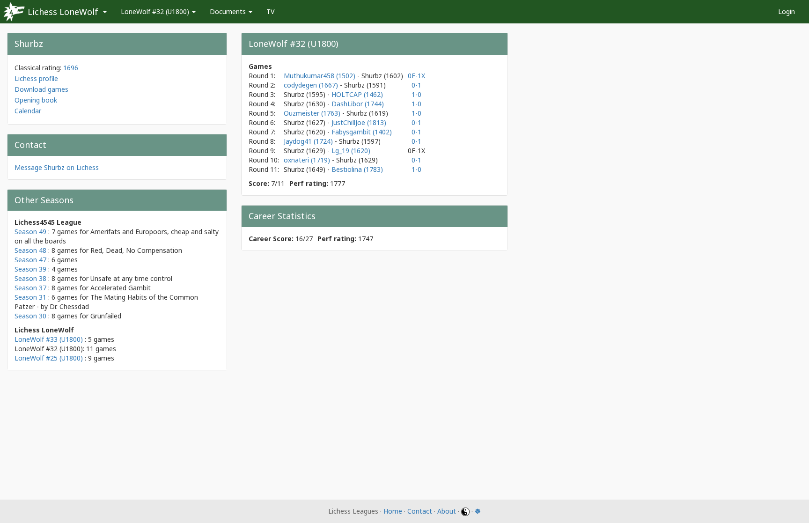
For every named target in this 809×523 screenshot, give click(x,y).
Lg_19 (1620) (350, 150)
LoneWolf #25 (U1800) (49, 358)
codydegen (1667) (312, 85)
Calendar (28, 110)
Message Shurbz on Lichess (57, 167)
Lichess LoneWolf (63, 11)
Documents (229, 11)
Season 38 (30, 278)
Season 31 (30, 297)
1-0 (416, 94)
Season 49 (30, 231)
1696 (70, 67)
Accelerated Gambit (120, 287)
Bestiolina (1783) (357, 169)
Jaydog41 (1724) (309, 141)
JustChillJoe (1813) (358, 122)
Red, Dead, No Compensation (136, 250)
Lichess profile (36, 78)
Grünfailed (105, 315)
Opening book (36, 100)
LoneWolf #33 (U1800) (49, 339)
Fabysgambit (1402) (361, 131)
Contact (419, 511)
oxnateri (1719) (308, 159)
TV (270, 11)
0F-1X (416, 75)
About (446, 511)
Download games (41, 89)
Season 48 (30, 250)
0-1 (416, 85)
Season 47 (30, 259)
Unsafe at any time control (131, 278)
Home (392, 511)
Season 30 (30, 315)
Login (786, 11)
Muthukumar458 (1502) (320, 75)
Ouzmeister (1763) (313, 113)
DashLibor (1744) (357, 103)
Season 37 (30, 287)
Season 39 (30, 269)
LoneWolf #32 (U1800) (156, 11)
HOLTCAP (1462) (357, 94)
